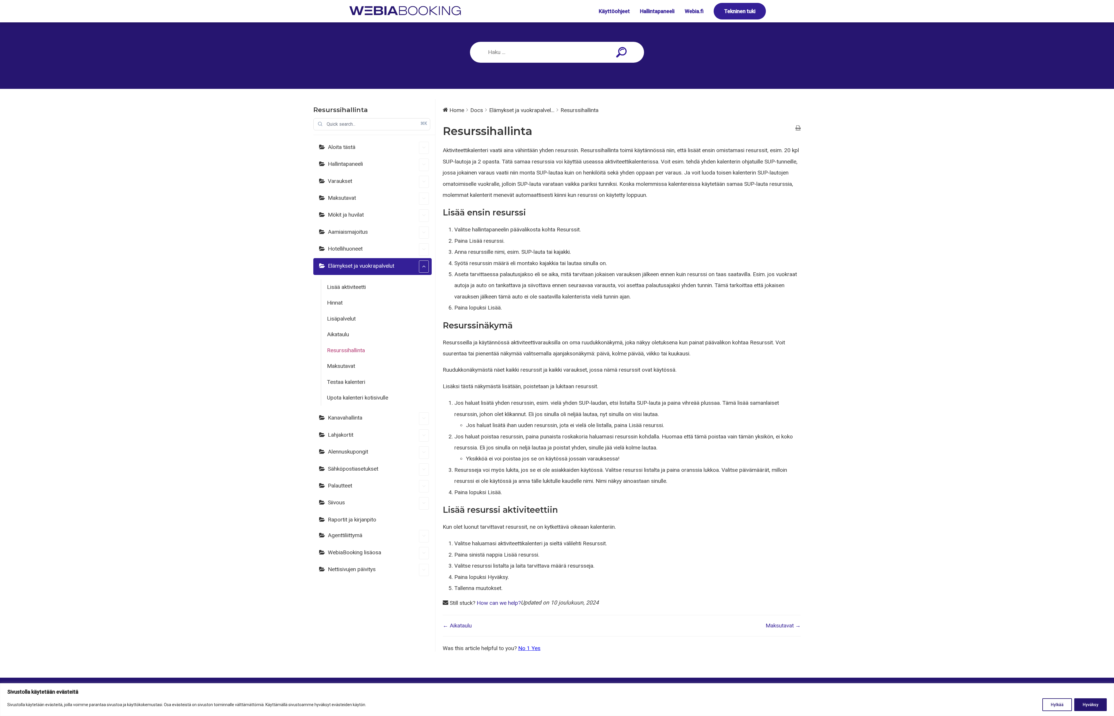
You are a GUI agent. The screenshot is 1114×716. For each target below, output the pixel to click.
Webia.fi (694, 11)
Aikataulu (338, 334)
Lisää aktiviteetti (346, 287)
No (524, 648)
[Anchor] (530, 212)
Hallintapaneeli (657, 11)
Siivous (336, 502)
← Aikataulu (457, 625)
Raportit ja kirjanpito (352, 519)
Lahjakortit (340, 434)
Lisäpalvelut (341, 318)
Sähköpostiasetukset (353, 468)
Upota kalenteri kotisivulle (357, 397)
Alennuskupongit (348, 451)
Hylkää (1057, 704)
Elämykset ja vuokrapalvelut (361, 265)
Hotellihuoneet (345, 248)
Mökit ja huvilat (346, 214)
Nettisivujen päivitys (352, 569)
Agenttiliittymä (345, 535)
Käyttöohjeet (614, 11)
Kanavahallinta (345, 417)
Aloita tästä (341, 147)
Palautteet (340, 485)
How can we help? (499, 603)
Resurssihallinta (346, 350)
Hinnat (335, 302)
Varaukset (340, 181)
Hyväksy (1090, 704)
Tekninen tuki (739, 11)
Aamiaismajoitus (348, 232)
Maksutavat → (783, 625)
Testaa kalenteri (346, 382)
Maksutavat (342, 198)
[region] (557, 699)
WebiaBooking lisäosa (354, 552)
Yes (535, 648)
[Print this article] (798, 128)
